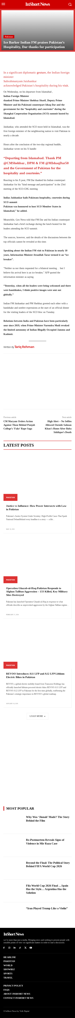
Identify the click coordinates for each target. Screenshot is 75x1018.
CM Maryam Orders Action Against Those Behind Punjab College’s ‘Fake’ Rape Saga (19, 425)
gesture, (42, 72)
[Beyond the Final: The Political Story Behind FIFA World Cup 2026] (13, 868)
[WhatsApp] (23, 58)
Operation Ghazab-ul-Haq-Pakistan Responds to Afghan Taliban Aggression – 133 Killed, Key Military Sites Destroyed (37, 591)
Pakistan (9, 36)
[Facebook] (6, 58)
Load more (36, 716)
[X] (15, 58)
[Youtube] (31, 948)
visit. (65, 85)
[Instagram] (9, 948)
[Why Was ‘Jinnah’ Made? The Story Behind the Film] (13, 822)
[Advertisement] (37, 382)
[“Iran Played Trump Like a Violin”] (13, 914)
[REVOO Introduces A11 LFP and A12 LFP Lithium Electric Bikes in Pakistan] (37, 645)
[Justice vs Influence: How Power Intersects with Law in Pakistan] (37, 477)
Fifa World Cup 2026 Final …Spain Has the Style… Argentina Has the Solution (47, 889)
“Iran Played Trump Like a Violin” (47, 908)
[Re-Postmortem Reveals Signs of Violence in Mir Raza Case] (13, 845)
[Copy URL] (39, 58)
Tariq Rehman (24, 346)
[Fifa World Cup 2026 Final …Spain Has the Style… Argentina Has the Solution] (13, 891)
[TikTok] (20, 948)
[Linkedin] (31, 58)
